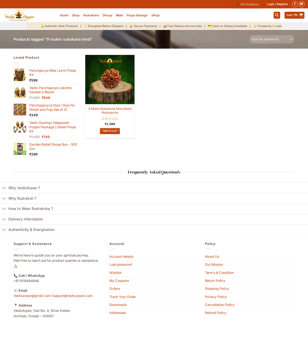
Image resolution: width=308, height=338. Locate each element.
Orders (114, 289)
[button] (277, 4)
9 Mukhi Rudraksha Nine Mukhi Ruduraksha (110, 110)
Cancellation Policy (219, 305)
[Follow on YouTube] (302, 4)
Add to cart (110, 131)
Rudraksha (91, 15)
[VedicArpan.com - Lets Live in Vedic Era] (28, 15)
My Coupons (119, 281)
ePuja (155, 15)
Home (64, 15)
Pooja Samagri (137, 15)
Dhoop (107, 15)
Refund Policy (215, 313)
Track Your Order (122, 297)
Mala (119, 15)
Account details (121, 257)
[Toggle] (4, 188)
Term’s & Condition (219, 273)
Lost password (120, 265)
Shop (76, 15)
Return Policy (215, 281)
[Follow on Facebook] (295, 4)
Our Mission (214, 265)
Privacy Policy (216, 297)
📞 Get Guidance (247, 4)
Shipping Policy (217, 289)
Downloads (118, 305)
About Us (212, 257)
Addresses (117, 313)
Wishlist (115, 273)
